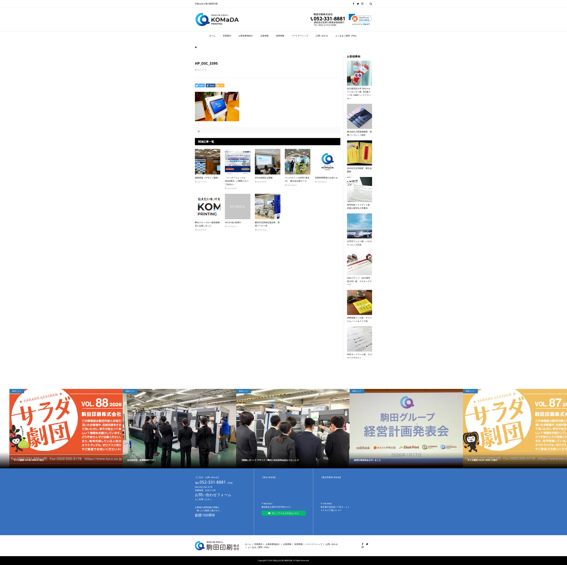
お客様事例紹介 (245, 35)
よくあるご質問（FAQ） (346, 35)
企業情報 (264, 35)
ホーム (212, 35)
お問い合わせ (322, 35)
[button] (360, 20)
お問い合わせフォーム (213, 494)
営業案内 (227, 35)
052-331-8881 (213, 482)
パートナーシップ (300, 35)
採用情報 (280, 35)
